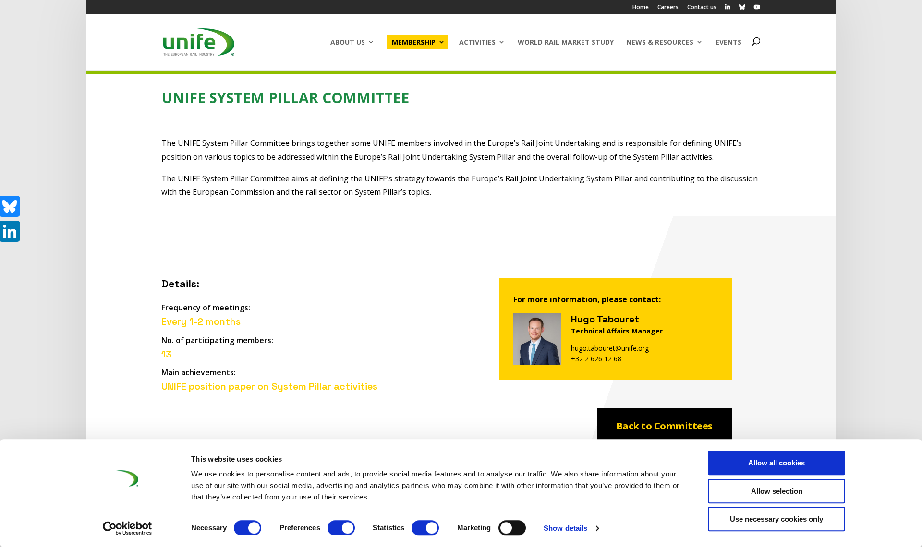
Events (728, 42)
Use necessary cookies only (776, 519)
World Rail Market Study (566, 42)
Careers (668, 7)
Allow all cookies (776, 463)
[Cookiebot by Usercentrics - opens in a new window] (127, 528)
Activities (477, 42)
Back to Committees (664, 425)
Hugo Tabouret (605, 319)
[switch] (341, 527)
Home (640, 7)
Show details (565, 528)
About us (347, 42)
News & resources (659, 42)
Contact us (701, 7)
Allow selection (776, 491)
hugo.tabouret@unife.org (610, 348)
